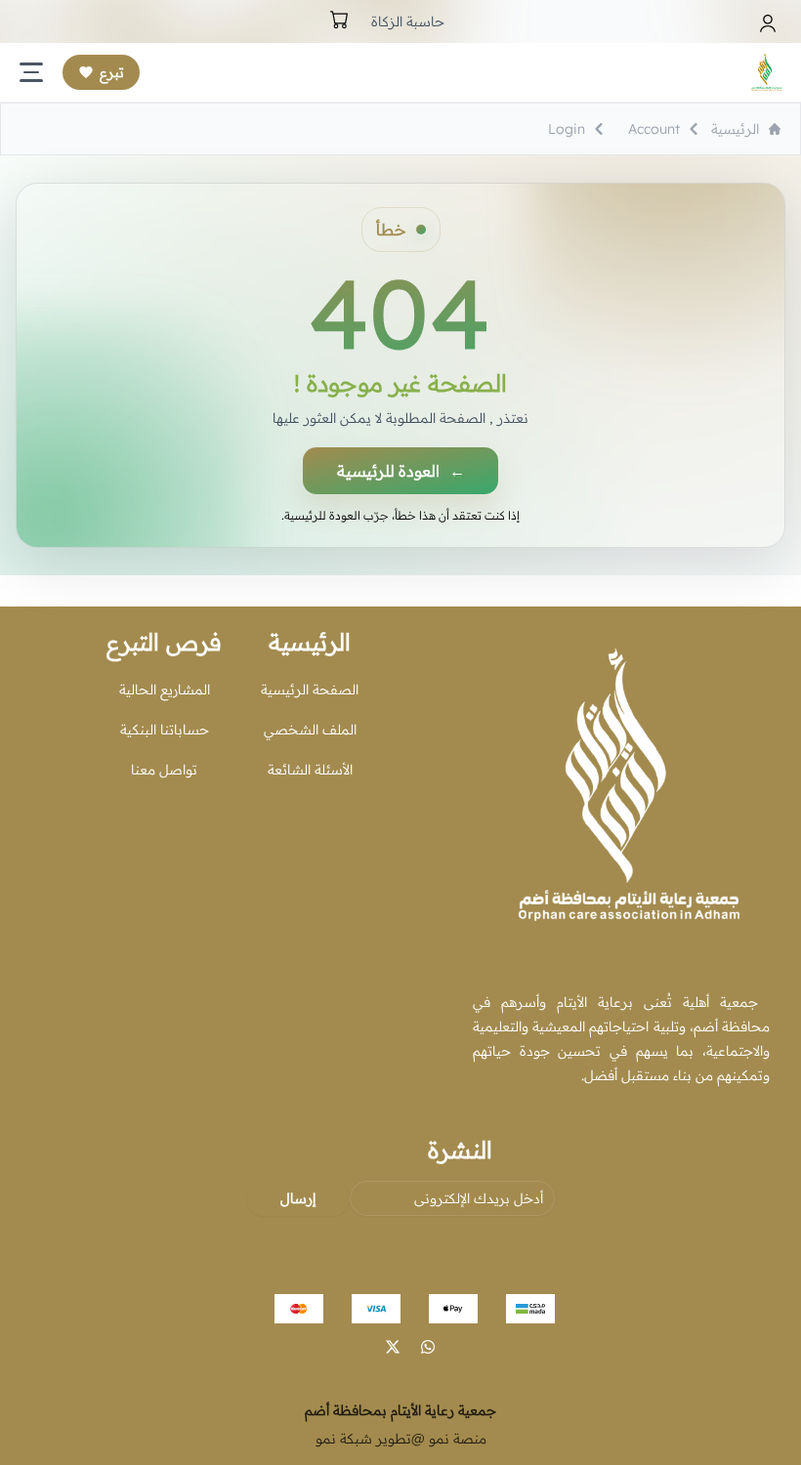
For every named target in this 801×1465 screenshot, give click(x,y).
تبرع (112, 72)
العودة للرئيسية (401, 471)
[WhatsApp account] (428, 1347)
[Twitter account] (392, 1347)
